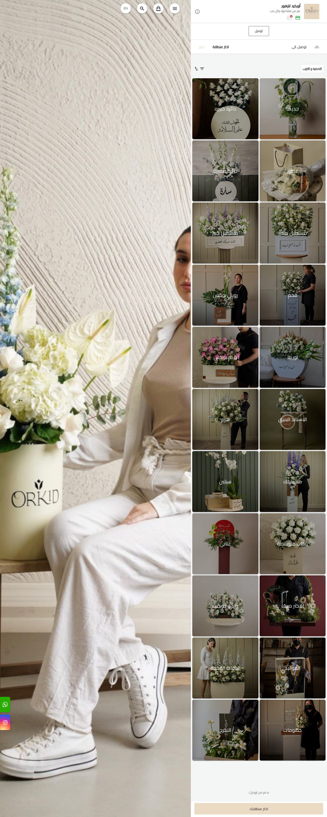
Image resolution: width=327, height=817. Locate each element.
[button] (259, 12)
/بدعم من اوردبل (259, 792)
